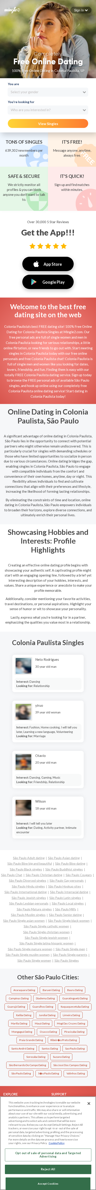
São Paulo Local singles (68, 903)
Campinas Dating (19, 998)
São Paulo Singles (66, 960)
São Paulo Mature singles (34, 909)
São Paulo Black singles (26, 869)
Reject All (48, 1169)
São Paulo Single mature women (30, 949)
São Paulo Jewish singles (29, 898)
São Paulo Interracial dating (69, 892)
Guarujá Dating (16, 1006)
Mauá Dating (42, 1023)
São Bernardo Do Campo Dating (27, 1065)
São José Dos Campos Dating (70, 1065)
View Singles (48, 124)
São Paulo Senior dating (65, 915)
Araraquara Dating (24, 990)
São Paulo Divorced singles (27, 880)
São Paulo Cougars (79, 875)
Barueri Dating (51, 990)
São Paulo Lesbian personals (28, 903)
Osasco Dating (48, 1031)
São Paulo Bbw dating (70, 863)
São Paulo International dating (25, 892)
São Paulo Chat (11, 875)
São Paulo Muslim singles (28, 915)
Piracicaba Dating (74, 1031)
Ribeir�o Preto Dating (63, 1040)
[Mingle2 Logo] (12, 10)
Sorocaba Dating (35, 1056)
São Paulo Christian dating (44, 875)
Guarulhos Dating (42, 1006)
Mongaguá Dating (22, 1031)
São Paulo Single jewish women (46, 937)
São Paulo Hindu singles (28, 886)
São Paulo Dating (21, 1073)
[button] (81, 10)
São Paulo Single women (34, 960)
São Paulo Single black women (69, 920)
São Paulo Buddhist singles (64, 869)
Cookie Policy (57, 1143)
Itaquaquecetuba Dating (75, 1006)
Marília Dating (19, 1023)
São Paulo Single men (70, 949)
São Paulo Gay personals (67, 880)
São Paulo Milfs (65, 909)
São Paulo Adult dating (29, 858)
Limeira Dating (71, 1015)
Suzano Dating (61, 1056)
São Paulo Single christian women (46, 932)
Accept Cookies (48, 1183)
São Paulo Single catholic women (46, 926)
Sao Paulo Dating (75, 1048)
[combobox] (48, 92)
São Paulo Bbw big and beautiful (29, 863)
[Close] (89, 1103)
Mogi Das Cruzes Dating (71, 1023)
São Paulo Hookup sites (64, 886)
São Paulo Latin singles (65, 898)
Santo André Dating (22, 1048)
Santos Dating (50, 1048)
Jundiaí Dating (47, 1015)
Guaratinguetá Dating (75, 998)
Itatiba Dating (23, 1015)
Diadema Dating (45, 998)
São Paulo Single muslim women (28, 955)
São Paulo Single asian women (24, 920)
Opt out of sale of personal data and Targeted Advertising (48, 1154)
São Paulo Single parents (70, 955)
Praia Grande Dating (31, 1040)
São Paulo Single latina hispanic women (46, 943)
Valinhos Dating (76, 1073)
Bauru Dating (75, 990)
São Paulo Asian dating (64, 858)
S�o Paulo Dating (48, 1073)
